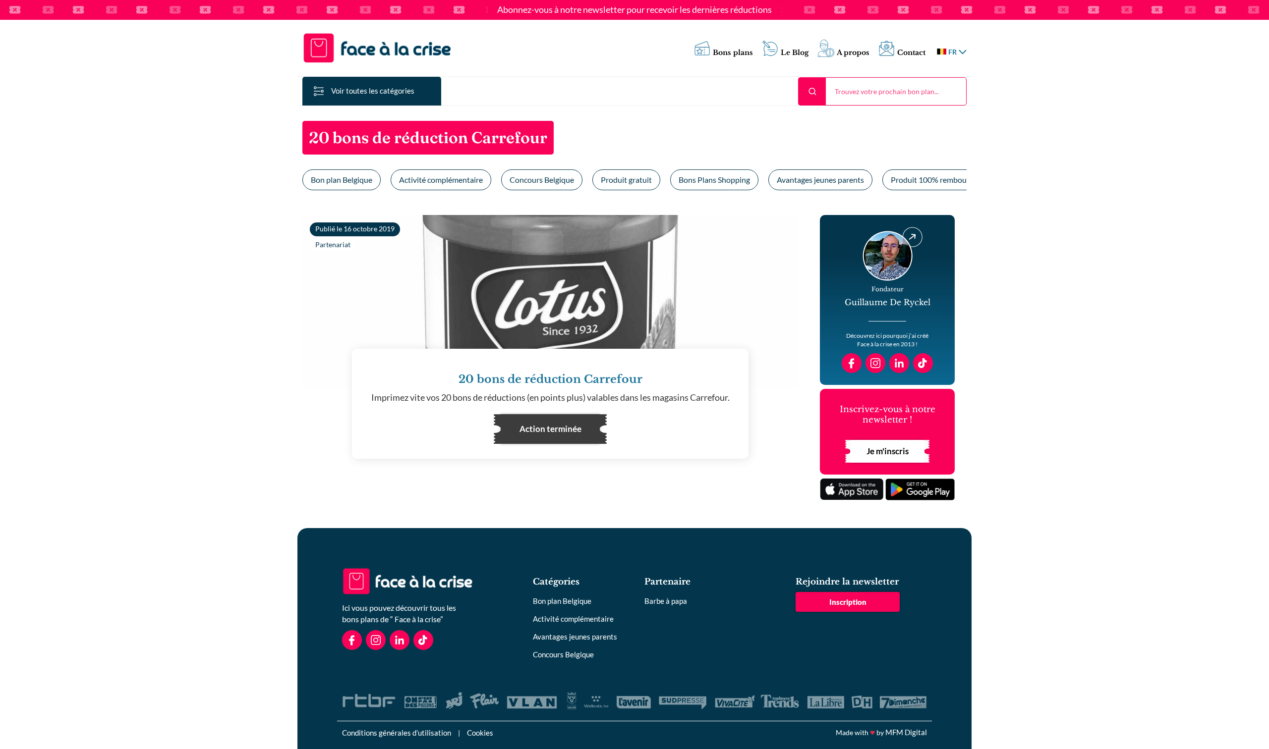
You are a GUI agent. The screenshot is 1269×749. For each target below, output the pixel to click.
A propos (853, 53)
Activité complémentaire (441, 179)
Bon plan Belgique (341, 179)
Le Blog (795, 53)
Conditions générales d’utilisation (396, 732)
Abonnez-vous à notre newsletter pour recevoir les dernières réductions (634, 10)
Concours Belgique (542, 179)
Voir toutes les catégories (372, 90)
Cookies (480, 732)
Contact (911, 53)
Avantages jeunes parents (820, 179)
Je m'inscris (887, 451)
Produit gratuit (626, 179)
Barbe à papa (665, 600)
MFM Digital (906, 732)
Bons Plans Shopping (714, 179)
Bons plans (733, 53)
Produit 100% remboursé (934, 179)
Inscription (847, 601)
